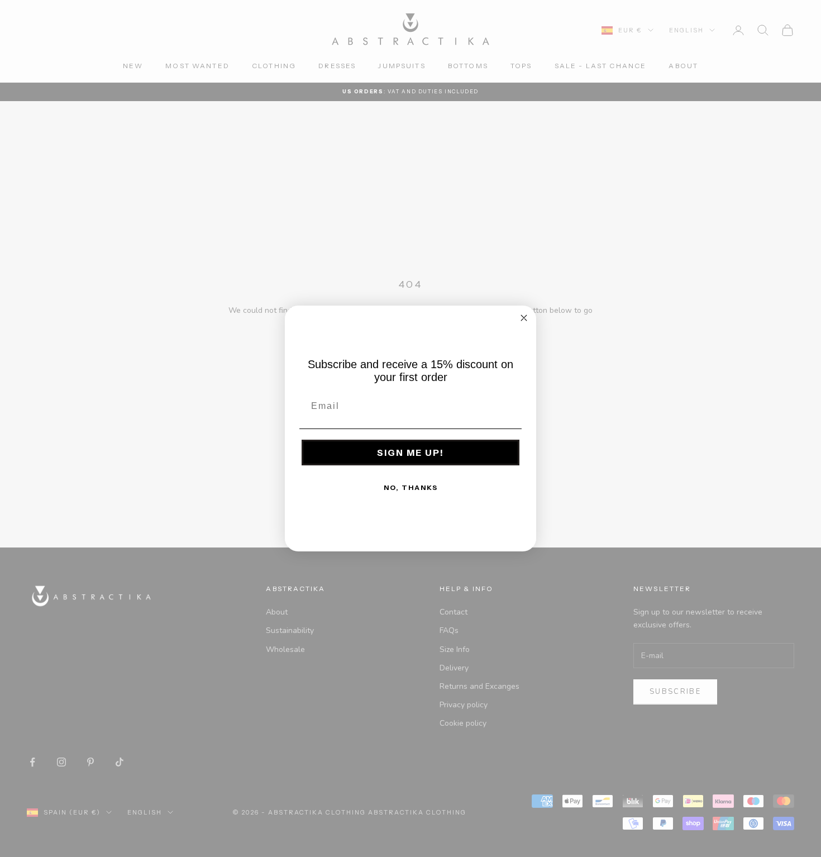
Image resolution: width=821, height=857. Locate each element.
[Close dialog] (524, 318)
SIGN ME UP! (410, 452)
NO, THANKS (411, 487)
